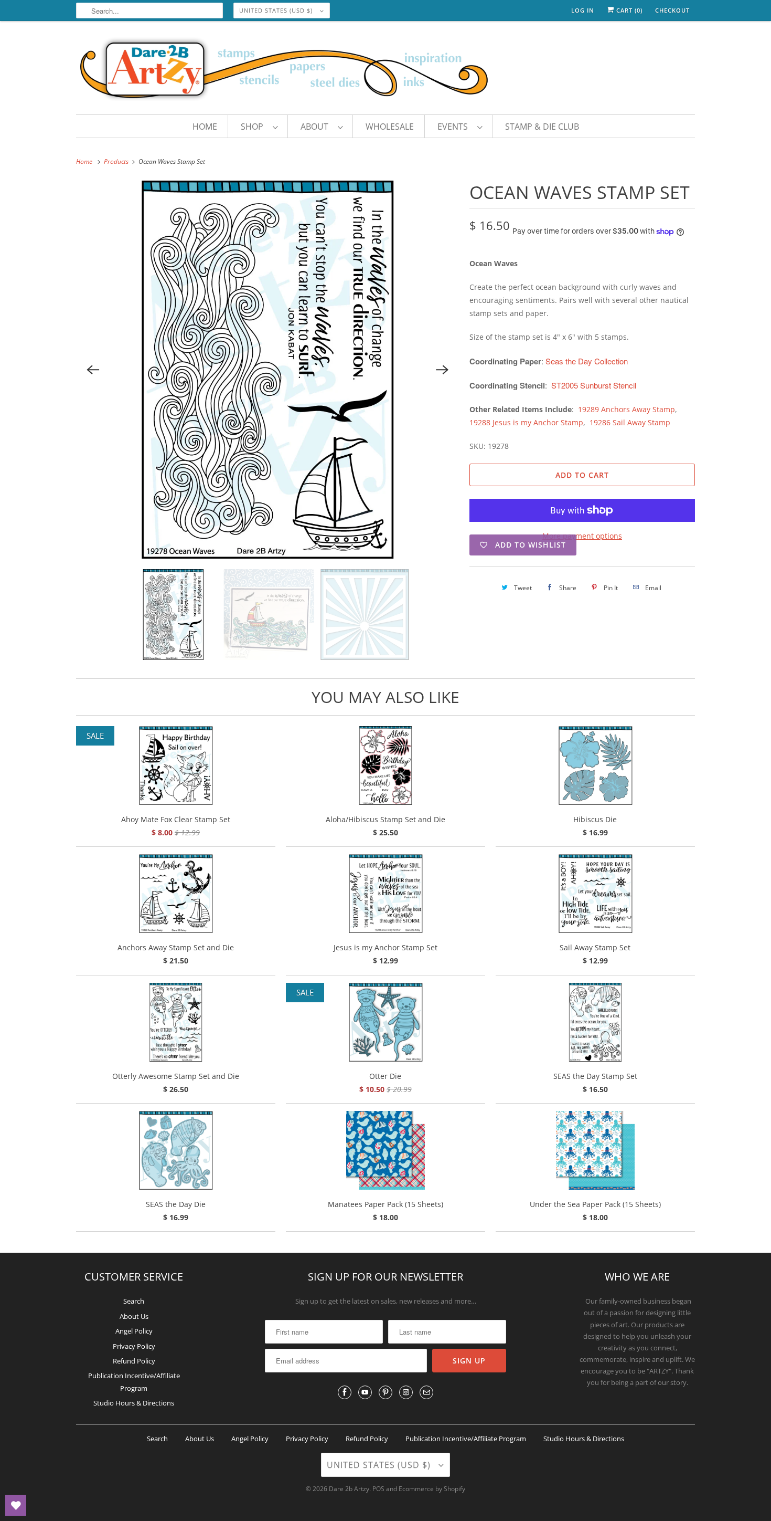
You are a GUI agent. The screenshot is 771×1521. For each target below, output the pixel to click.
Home (204, 126)
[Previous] (92, 369)
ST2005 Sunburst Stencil (593, 385)
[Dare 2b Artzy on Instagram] (406, 1392)
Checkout (672, 10)
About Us (134, 1316)
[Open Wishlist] (15, 1505)
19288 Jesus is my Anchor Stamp (526, 422)
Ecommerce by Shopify (432, 1488)
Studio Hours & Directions (133, 1403)
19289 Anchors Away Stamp (626, 409)
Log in (582, 10)
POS (378, 1488)
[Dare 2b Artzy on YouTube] (365, 1392)
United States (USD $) (277, 10)
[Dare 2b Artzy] (385, 70)
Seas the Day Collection (586, 360)
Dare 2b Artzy (349, 1488)
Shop (254, 126)
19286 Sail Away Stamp (630, 422)
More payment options (582, 536)
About (317, 126)
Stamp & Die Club (542, 126)
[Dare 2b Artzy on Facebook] (344, 1392)
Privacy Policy (134, 1346)
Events (454, 126)
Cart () (628, 10)
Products (117, 161)
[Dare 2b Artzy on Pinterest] (385, 1392)
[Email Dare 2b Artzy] (426, 1392)
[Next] (442, 369)
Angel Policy (134, 1331)
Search (133, 1301)
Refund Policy (134, 1361)
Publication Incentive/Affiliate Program (465, 1438)
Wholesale (390, 126)
